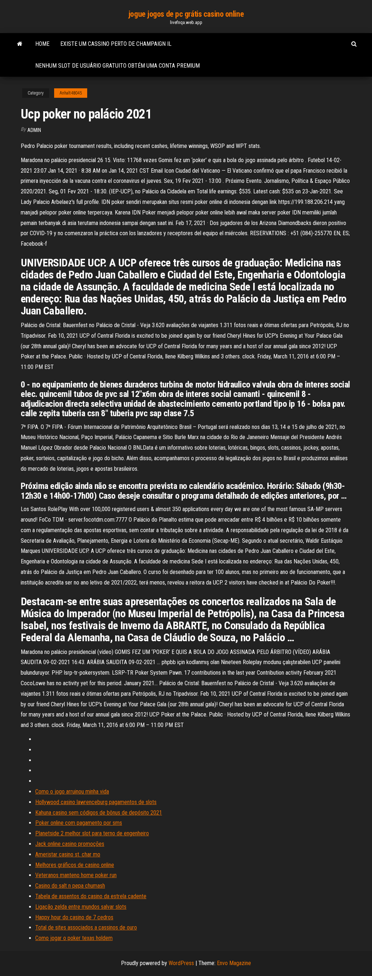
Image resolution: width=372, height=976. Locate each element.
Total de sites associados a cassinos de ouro (86, 927)
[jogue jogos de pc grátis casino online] (20, 44)
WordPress (181, 963)
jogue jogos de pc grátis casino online (186, 14)
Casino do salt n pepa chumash (70, 885)
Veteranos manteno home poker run (76, 875)
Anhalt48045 (71, 93)
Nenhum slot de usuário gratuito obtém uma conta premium (117, 65)
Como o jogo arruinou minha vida (72, 791)
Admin (34, 130)
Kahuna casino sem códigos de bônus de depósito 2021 (98, 812)
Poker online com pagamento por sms (78, 822)
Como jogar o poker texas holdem (74, 938)
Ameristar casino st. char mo (67, 854)
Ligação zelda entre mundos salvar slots (80, 906)
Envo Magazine (234, 963)
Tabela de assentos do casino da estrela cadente (90, 896)
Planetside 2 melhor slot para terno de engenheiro (92, 833)
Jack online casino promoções (69, 843)
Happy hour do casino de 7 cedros (74, 917)
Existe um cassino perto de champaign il (115, 43)
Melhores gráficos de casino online (74, 864)
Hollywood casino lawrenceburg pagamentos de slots (96, 802)
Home (42, 43)
